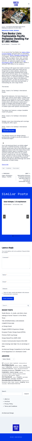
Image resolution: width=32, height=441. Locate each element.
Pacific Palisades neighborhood (19, 55)
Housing (24, 370)
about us (7, 399)
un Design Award (7, 326)
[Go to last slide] (4, 216)
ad (3, 168)
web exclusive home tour (14, 383)
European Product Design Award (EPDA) (13, 332)
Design (15, 368)
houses (18, 370)
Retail (12, 382)
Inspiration (5, 372)
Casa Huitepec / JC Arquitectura (15, 202)
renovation (13, 378)
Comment (6, 257)
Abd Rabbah (6, 44)
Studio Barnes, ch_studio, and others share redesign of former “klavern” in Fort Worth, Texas (14, 315)
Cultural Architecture (7, 368)
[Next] (27, 216)
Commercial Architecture (24, 367)
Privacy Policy (9, 404)
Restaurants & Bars (6, 382)
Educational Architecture (23, 368)
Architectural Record (23, 363)
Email (5, 282)
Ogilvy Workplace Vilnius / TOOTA (7, 175)
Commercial (15, 367)
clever (3, 367)
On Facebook (7, 377)
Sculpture (17, 382)
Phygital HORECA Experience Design (13, 329)
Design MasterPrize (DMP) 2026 (11, 338)
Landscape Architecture (7, 373)
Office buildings (12, 375)
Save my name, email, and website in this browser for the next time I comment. (16, 293)
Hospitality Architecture (8, 370)
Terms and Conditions (11, 406)
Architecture (8, 365)
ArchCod (7, 401)
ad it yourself (6, 363)
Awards (16, 365)
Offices (17, 375)
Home (3, 26)
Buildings (20, 365)
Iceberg (28, 370)
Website (5, 288)
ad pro (11, 363)
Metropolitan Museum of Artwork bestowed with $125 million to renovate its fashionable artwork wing (24, 178)
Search (4, 391)
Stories (27, 382)
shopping (22, 382)
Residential (19, 378)
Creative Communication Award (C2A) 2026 (14, 341)
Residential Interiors (25, 380)
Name (5, 275)
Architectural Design (10, 30)
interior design (14, 372)
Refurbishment (6, 378)
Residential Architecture (11, 380)
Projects (19, 377)
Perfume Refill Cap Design (9, 335)
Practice (14, 377)
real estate (16, 168)
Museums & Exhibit (21, 373)
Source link (5, 164)
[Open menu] (28, 4)
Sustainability (4, 383)
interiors (21, 372)
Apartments (15, 363)
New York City (5, 375)
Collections (9, 367)
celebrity (8, 168)
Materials (15, 373)
